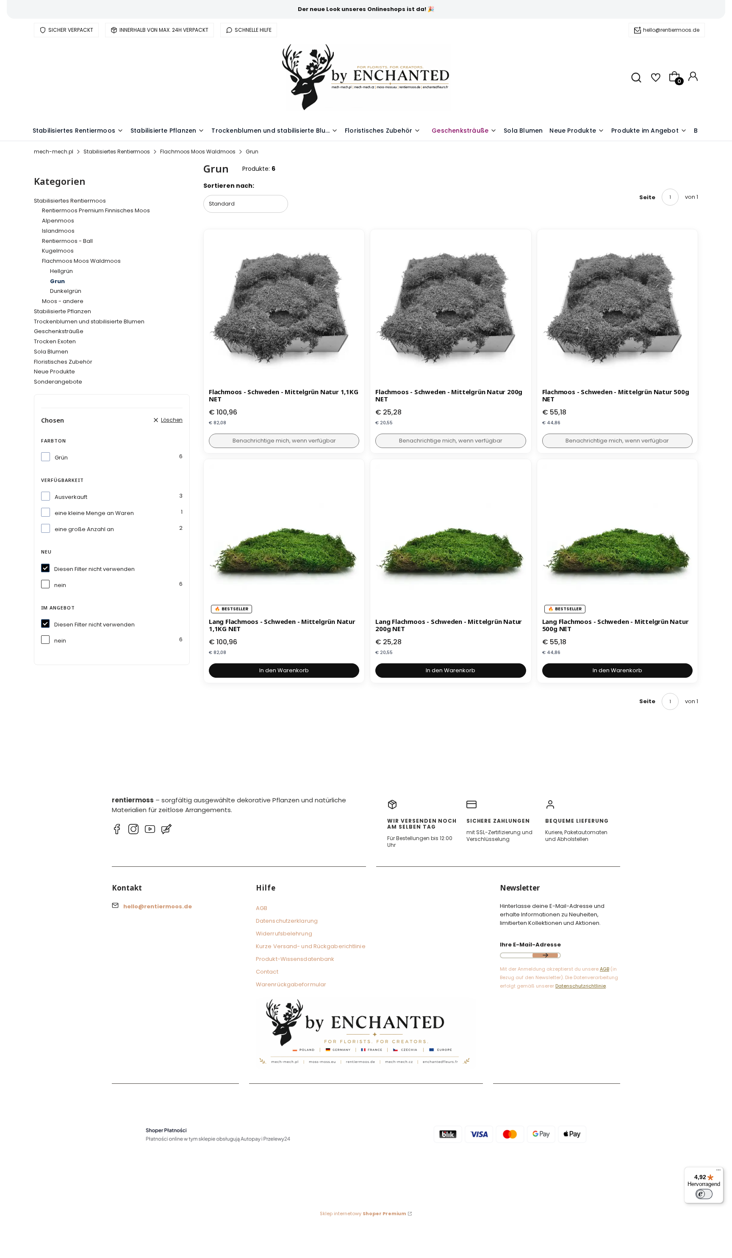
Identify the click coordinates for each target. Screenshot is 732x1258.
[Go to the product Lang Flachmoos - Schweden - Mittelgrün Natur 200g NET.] (450, 539)
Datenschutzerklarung (287, 921)
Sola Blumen (51, 352)
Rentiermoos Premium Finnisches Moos (96, 210)
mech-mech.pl (53, 151)
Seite (647, 197)
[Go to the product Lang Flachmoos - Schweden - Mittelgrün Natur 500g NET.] (617, 539)
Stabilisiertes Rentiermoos (116, 151)
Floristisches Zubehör (63, 362)
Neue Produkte (54, 371)
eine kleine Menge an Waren (94, 513)
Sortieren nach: (228, 185)
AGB (261, 908)
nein (60, 585)
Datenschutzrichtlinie (580, 985)
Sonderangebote (58, 382)
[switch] (704, 1194)
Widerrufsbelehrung (284, 934)
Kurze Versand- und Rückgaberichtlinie (311, 946)
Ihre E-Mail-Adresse (530, 945)
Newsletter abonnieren (545, 955)
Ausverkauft (71, 497)
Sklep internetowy (363, 1213)
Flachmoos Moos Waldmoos (198, 151)
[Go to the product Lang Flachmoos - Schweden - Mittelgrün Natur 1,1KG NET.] (284, 539)
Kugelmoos (58, 251)
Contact (267, 972)
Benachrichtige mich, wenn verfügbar (284, 441)
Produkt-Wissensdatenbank (295, 959)
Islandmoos (58, 231)
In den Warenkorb (284, 670)
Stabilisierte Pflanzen (62, 311)
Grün (61, 458)
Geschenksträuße (58, 331)
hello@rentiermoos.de (671, 29)
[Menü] (718, 1172)
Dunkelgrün (65, 291)
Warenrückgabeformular (291, 984)
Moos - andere (62, 301)
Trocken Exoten (55, 341)
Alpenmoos (58, 221)
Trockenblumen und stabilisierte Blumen (89, 321)
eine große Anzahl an (84, 529)
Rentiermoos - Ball (67, 241)
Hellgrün (61, 271)
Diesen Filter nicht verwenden (94, 569)
